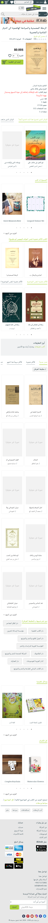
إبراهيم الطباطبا (11, 607)
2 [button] (27, 172)
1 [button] (31, 172)
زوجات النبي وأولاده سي (12, 162)
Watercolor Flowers (35, 781)
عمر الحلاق (35, 463)
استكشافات (25, 810)
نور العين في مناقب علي (35, 162)
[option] (35, 147)
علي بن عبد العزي (11, 559)
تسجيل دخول (39, 2)
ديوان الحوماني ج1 (12, 507)
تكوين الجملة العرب (36, 722)
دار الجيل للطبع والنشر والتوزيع (32, 638)
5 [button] (16, 172)
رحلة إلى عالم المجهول (12, 324)
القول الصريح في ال (12, 459)
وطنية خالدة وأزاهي (12, 412)
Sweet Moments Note (12, 221)
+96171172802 (41, 882)
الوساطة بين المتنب (12, 555)
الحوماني (11, 511)
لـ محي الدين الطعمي (35, 166)
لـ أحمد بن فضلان (35, 328)
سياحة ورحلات (41, 803)
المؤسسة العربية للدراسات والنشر (31, 646)
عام (7, 810)
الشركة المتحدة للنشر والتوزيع (15, 653)
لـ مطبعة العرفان (40, 369)
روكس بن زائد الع (11, 415)
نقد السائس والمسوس (36, 603)
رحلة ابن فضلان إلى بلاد (35, 324)
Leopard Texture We (35, 221)
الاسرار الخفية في (35, 412)
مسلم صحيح (12, 463)
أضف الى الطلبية (14, 62)
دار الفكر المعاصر (12, 623)
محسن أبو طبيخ (39, 36)
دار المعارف (15, 661)
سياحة (15, 810)
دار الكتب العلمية (37, 631)
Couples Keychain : (12, 781)
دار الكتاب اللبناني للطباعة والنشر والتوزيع (28, 669)
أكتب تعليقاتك (39, 347)
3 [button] (24, 172)
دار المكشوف (38, 653)
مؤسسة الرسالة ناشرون (15, 631)
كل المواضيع (9, 800)
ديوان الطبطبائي (12, 603)
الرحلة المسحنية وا (12, 275)
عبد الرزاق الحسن (35, 415)
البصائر (35, 459)
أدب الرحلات (37, 810)
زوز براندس (35, 559)
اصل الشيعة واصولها (35, 507)
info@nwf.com (41, 885)
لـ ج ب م (12, 328)
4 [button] (20, 172)
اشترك (14, 907)
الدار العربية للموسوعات (35, 661)
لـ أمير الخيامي (12, 166)
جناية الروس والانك (36, 555)
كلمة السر (12, 722)
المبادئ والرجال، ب (36, 275)
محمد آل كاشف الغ (35, 511)
